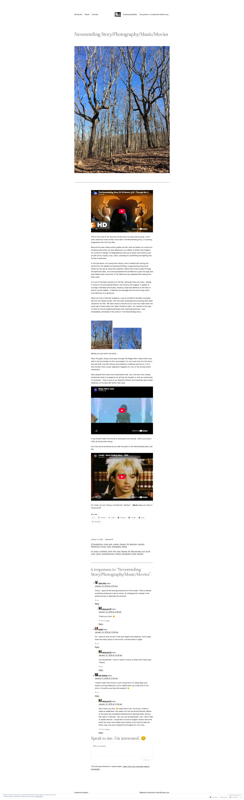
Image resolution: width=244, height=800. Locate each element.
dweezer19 (106, 609)
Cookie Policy (39, 796)
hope (118, 551)
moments (141, 544)
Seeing (124, 547)
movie (148, 551)
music (109, 547)
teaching (140, 554)
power (134, 554)
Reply (97, 604)
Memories (133, 544)
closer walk (108, 544)
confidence (103, 551)
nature (98, 554)
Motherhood (95, 547)
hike (114, 551)
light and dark (136, 551)
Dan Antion (103, 676)
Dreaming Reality (130, 14)
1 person (107, 620)
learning (124, 551)
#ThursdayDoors (97, 544)
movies (103, 547)
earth (110, 551)
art (92, 551)
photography (116, 547)
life (128, 544)
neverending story (108, 554)
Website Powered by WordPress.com (154, 793)
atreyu (96, 551)
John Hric (102, 583)
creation (116, 544)
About (87, 14)
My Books (78, 14)
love (143, 551)
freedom (123, 544)
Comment (146, 760)
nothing (118, 554)
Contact (95, 14)
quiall (100, 629)
